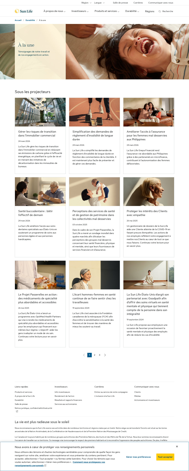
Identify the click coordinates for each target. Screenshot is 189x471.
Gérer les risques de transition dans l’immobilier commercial (37, 133)
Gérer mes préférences (138, 457)
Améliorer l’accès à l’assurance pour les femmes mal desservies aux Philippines (147, 135)
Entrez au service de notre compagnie (111, 392)
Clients (137, 392)
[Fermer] (177, 446)
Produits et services (23, 392)
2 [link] (95, 355)
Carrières (138, 3)
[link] (105, 355)
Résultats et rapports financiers (68, 400)
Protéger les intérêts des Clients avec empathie (147, 213)
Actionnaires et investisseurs (147, 400)
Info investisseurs (62, 392)
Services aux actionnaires (66, 404)
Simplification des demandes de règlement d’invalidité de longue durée (93, 135)
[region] (94, 456)
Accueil (18, 20)
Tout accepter (165, 457)
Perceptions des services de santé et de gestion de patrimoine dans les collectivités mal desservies (94, 215)
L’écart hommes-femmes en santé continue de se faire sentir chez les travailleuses (94, 298)
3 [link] (100, 355)
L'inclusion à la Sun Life (104, 396)
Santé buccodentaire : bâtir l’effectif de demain (35, 213)
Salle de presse (120, 3)
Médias (137, 396)
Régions (149, 11)
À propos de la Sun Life (25, 396)
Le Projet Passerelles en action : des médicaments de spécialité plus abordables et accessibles (38, 298)
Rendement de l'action (64, 396)
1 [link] (90, 355)
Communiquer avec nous (160, 3)
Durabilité (30, 20)
